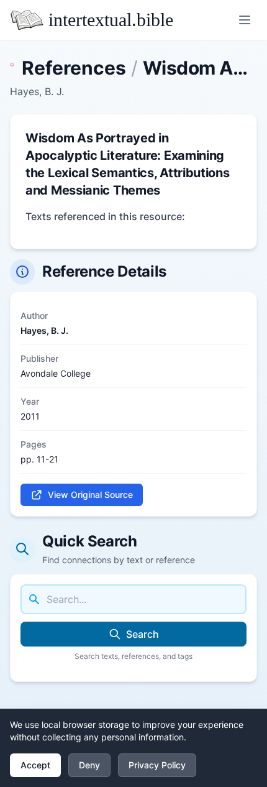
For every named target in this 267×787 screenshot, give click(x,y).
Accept (35, 765)
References (74, 68)
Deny (89, 765)
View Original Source (90, 494)
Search (142, 634)
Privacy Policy (157, 765)
